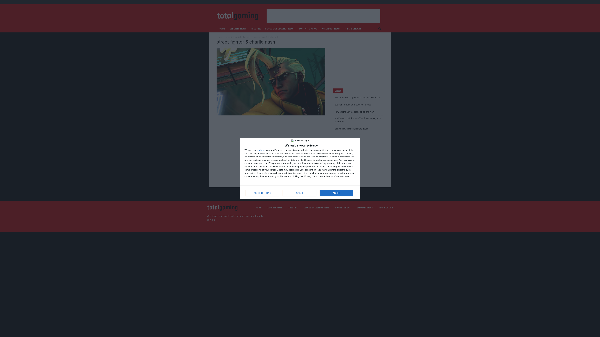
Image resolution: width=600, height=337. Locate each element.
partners (261, 150)
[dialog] (300, 168)
